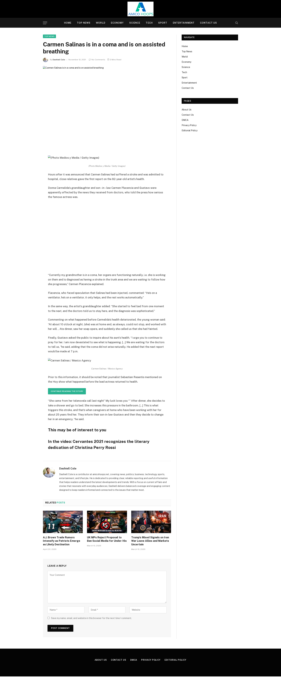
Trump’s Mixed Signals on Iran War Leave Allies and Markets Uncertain (150, 541)
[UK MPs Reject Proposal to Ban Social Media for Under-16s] (107, 522)
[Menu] (45, 23)
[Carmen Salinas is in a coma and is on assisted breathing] (107, 108)
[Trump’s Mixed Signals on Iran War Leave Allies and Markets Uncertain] (151, 522)
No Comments (98, 59)
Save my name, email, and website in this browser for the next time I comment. (91, 618)
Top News (83, 23)
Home (67, 23)
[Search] (236, 23)
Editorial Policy (189, 130)
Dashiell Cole (59, 59)
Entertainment (184, 23)
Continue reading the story (67, 391)
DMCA (185, 120)
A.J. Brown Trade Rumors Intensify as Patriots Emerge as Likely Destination (61, 541)
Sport (162, 23)
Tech (149, 23)
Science (134, 23)
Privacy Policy (189, 125)
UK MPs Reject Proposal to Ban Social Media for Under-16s (107, 539)
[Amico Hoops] (140, 9)
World (100, 23)
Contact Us (208, 23)
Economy (117, 23)
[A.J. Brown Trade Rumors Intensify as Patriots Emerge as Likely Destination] (63, 522)
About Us (186, 109)
